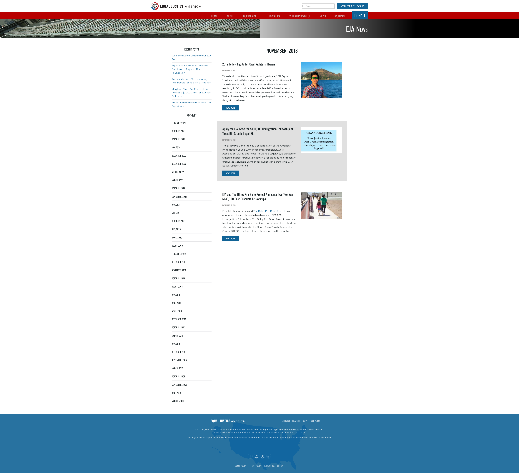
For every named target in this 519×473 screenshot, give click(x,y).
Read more (230, 107)
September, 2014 (179, 360)
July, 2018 (176, 294)
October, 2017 (178, 327)
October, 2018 (178, 278)
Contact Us (315, 420)
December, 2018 (179, 262)
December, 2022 (179, 163)
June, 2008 (176, 393)
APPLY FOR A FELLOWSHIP (352, 6)
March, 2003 (178, 401)
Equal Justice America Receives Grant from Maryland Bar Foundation (190, 69)
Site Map (280, 465)
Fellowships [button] (273, 16)
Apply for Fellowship (291, 420)
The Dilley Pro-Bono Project (269, 211)
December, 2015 (179, 352)
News (323, 16)
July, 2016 (176, 343)
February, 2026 (179, 123)
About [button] (230, 16)
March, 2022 (177, 180)
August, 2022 (178, 172)
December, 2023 (179, 155)
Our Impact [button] (249, 16)
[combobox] (318, 6)
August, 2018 (177, 286)
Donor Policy (240, 465)
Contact (340, 16)
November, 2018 (179, 270)
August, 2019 (178, 245)
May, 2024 (176, 147)
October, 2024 (178, 139)
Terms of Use (269, 465)
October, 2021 (178, 188)
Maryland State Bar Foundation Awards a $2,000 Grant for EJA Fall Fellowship (191, 93)
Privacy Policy (255, 465)
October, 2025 (178, 131)
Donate (360, 15)
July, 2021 (176, 204)
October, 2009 (178, 376)
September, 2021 (179, 196)
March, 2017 (177, 335)
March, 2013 (177, 368)
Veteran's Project (299, 16)
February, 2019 (179, 253)
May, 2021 (176, 213)
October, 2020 (178, 221)
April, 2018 (177, 311)
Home (214, 16)
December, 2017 (179, 319)
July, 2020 (176, 229)
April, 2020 (177, 237)
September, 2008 (179, 384)
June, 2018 (176, 302)
